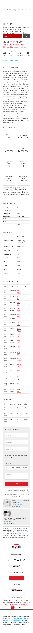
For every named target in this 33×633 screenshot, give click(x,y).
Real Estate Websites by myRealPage (16, 604)
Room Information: (11, 281)
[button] (9, 560)
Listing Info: (8, 232)
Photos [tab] (11, 61)
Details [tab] (5, 61)
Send (16, 484)
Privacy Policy (26, 602)
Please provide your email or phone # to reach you (16, 456)
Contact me (16, 578)
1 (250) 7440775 (17, 504)
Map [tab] (16, 61)
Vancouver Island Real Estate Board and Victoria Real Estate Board (16, 531)
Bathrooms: (8, 399)
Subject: (7, 463)
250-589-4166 (8, 522)
